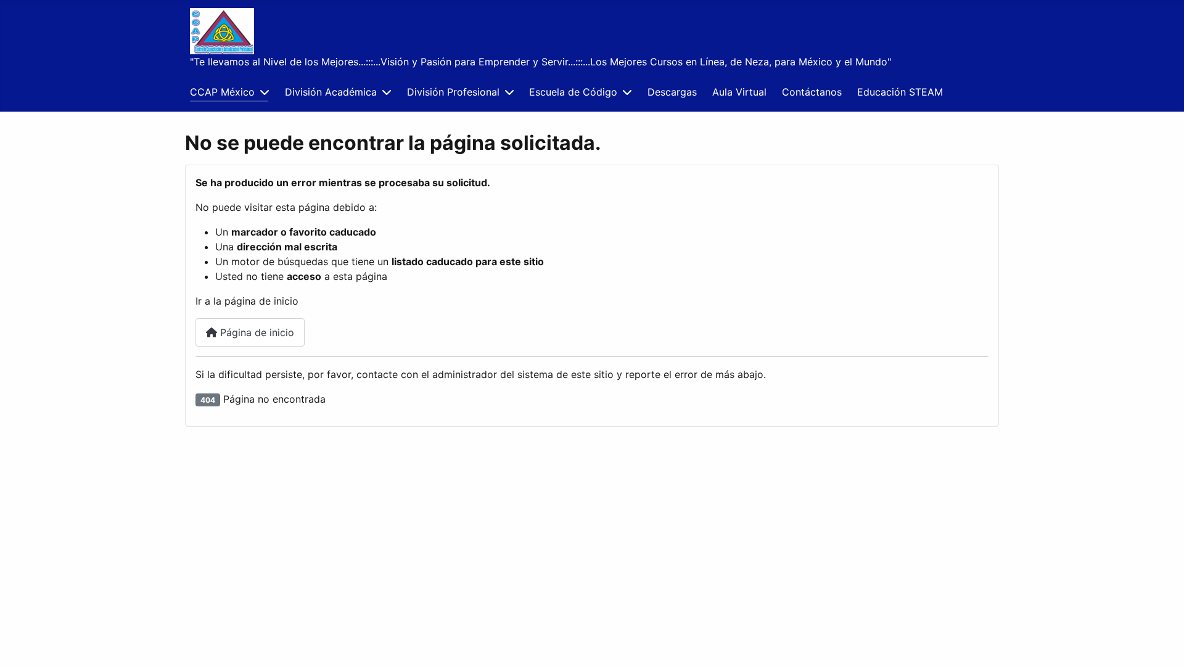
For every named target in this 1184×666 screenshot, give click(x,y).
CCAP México (222, 92)
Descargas (672, 92)
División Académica (331, 92)
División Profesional (453, 92)
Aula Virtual (739, 92)
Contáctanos (812, 92)
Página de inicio (255, 332)
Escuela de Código (573, 92)
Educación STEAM (900, 92)
